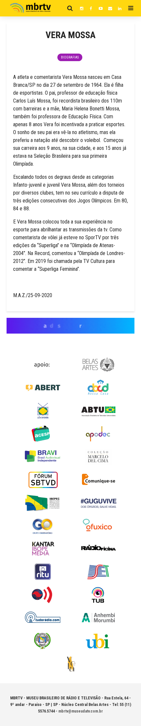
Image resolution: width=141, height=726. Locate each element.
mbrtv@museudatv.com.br (80, 711)
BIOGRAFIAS (70, 57)
